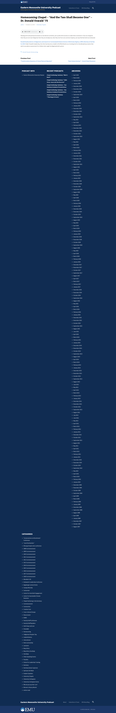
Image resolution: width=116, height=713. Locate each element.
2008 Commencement (29, 548)
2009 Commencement (29, 551)
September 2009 (77, 493)
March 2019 (76, 228)
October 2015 (77, 323)
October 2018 (77, 242)
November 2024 (77, 89)
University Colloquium (29, 679)
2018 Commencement (29, 576)
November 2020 (77, 184)
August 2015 (76, 329)
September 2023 (77, 117)
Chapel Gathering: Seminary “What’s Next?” (57, 76)
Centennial (27, 590)
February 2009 (77, 501)
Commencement (28, 604)
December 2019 (77, 209)
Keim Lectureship (28, 643)
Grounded (26, 629)
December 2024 (77, 86)
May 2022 (75, 142)
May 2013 (75, 387)
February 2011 (77, 454)
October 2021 (77, 161)
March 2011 (76, 451)
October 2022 (77, 133)
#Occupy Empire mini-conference (32, 546)
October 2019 (77, 214)
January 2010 (76, 482)
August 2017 (76, 276)
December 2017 (77, 264)
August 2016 (76, 301)
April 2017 (76, 278)
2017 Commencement (29, 574)
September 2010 (77, 468)
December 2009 (77, 485)
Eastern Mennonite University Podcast (41, 7)
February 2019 (77, 231)
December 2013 (77, 370)
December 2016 (77, 289)
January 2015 (76, 342)
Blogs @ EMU (92, 2)
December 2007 (77, 521)
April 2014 (76, 359)
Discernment (27, 615)
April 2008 (76, 515)
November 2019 (77, 211)
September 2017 (77, 273)
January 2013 (76, 398)
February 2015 (77, 340)
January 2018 (76, 262)
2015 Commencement (29, 568)
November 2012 (77, 404)
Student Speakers (28, 673)
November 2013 (77, 373)
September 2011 (77, 440)
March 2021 (76, 172)
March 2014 (76, 362)
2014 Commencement (29, 565)
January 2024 (76, 105)
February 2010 (77, 479)
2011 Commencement (29, 557)
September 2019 (77, 217)
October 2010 (77, 465)
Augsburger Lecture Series (31, 585)
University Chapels (41, 24)
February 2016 (77, 312)
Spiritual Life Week (29, 670)
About (64, 702)
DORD (25, 617)
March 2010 (76, 476)
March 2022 (76, 147)
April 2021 (76, 170)
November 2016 (77, 292)
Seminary (26, 665)
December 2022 (77, 128)
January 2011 (76, 457)
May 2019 (75, 223)
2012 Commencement (29, 560)
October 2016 (77, 295)
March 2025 (76, 78)
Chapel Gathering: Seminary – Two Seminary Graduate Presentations (56, 86)
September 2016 (77, 298)
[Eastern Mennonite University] (28, 709)
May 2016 (75, 303)
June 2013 (76, 384)
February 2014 (77, 365)
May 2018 (75, 250)
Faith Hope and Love (29, 626)
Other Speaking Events (30, 656)
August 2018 (76, 248)
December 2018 (77, 237)
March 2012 (76, 426)
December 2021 (77, 156)
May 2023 (75, 119)
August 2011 (76, 443)
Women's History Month (30, 687)
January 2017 (76, 287)
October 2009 (77, 490)
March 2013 (76, 393)
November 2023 (77, 111)
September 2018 (77, 245)
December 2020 (77, 181)
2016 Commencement (29, 571)
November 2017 (77, 267)
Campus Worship (28, 587)
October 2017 (77, 270)
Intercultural (27, 640)
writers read (27, 690)
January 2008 (76, 518)
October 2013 (77, 376)
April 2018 (76, 253)
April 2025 (76, 75)
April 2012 (76, 423)
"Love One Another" (29, 543)
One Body (26, 654)
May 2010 (75, 471)
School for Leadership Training (32, 662)
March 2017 (76, 281)
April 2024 (76, 97)
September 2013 (77, 379)
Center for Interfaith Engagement (33, 593)
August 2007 (76, 526)
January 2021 (76, 178)
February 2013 (77, 395)
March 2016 (76, 309)
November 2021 (77, 158)
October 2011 (77, 437)
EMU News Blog (85, 8)
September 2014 (77, 354)
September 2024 (77, 94)
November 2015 (77, 320)
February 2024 (77, 103)
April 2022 (76, 145)
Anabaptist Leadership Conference (33, 582)
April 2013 (76, 390)
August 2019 (76, 220)
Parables (26, 659)
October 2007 (77, 524)
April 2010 (76, 474)
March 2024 (76, 100)
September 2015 (77, 326)
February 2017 (77, 284)
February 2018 (77, 259)
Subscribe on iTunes (74, 8)
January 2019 (76, 234)
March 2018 (76, 256)
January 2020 (76, 206)
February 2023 (77, 125)
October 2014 (77, 351)
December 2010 (77, 460)
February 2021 (77, 175)
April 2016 (76, 306)
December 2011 (77, 434)
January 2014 (76, 368)
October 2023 (77, 114)
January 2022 (76, 153)
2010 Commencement (29, 554)
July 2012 (75, 415)
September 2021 (77, 164)
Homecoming (34, 52)
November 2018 (77, 239)
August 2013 (76, 382)
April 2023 (76, 122)
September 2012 (77, 409)
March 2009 (76, 499)
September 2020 (77, 189)
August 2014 (76, 356)
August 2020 (76, 192)
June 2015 (76, 331)
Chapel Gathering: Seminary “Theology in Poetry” (55, 96)
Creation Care (27, 609)
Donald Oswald (26, 52)
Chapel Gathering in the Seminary (33, 601)
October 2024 (77, 92)
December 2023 (77, 108)
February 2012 (77, 429)
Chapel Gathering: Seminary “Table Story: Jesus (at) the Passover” (57, 81)
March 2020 (76, 200)
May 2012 (75, 421)
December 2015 (77, 317)
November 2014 (77, 348)
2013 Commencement (29, 562)
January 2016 (76, 315)
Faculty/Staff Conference (30, 620)
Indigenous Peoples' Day (30, 634)
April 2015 (76, 334)
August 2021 (76, 167)
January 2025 (76, 83)
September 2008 (77, 510)
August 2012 (76, 412)
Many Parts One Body (29, 651)
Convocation (27, 606)
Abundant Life (27, 579)
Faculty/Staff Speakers (30, 623)
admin (22, 24)
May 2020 (75, 195)
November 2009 (77, 487)
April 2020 (76, 197)
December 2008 (77, 507)
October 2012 (77, 407)
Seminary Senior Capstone (31, 668)
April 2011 (76, 448)
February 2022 (77, 150)
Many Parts (27, 648)
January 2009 (76, 504)
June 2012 (76, 418)
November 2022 (77, 131)
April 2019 (76, 225)
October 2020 (77, 186)
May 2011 (75, 446)
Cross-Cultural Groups (30, 612)
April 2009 (76, 496)
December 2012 (77, 401)
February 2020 (77, 203)
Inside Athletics (28, 637)
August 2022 (76, 139)
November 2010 (77, 462)
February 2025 (77, 80)
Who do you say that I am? (30, 684)
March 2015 (76, 337)
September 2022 (77, 136)
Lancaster (26, 645)
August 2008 (76, 512)
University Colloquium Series (31, 682)
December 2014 (77, 345)
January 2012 (76, 432)
